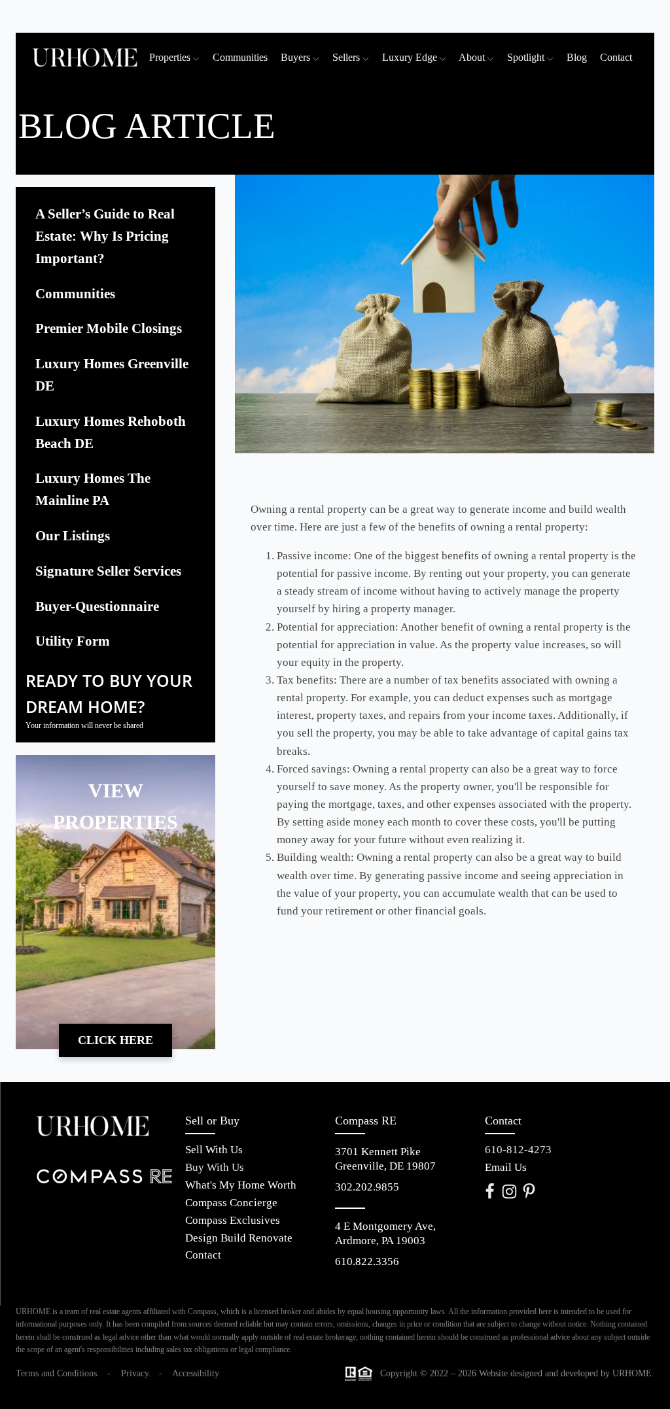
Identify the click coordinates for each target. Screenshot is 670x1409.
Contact (616, 57)
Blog (577, 57)
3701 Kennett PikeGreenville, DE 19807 (385, 1158)
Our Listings (72, 536)
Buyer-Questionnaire (97, 606)
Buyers (295, 57)
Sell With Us (214, 1150)
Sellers (346, 57)
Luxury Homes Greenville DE (111, 375)
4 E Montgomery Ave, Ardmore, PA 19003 (386, 1233)
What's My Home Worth (240, 1185)
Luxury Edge (409, 57)
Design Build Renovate (238, 1238)
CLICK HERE (115, 1040)
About (472, 57)
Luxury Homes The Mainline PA (92, 489)
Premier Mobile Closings (108, 328)
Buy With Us (214, 1168)
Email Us (506, 1168)
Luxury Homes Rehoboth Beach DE (110, 432)
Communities (240, 57)
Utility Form (72, 641)
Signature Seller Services (108, 571)
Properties (169, 57)
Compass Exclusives (232, 1220)
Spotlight (525, 57)
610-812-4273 (518, 1150)
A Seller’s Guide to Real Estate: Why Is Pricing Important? (105, 236)
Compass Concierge (231, 1203)
